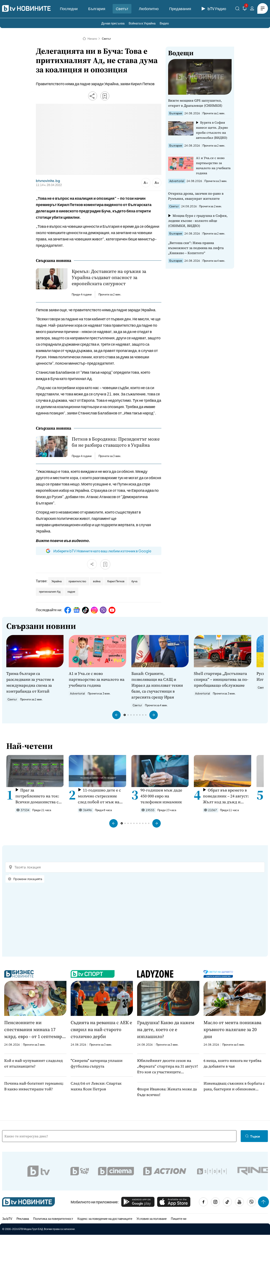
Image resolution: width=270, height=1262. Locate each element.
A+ (157, 182)
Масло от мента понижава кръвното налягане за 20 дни (232, 1029)
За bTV (7, 1218)
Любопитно (149, 8)
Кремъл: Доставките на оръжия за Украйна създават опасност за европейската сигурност (109, 277)
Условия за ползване (151, 1218)
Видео (164, 23)
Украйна (56, 581)
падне (71, 591)
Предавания (180, 8)
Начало (92, 38)
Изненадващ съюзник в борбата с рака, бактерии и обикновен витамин (234, 1086)
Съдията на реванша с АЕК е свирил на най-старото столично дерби (101, 1029)
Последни (69, 8)
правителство (77, 581)
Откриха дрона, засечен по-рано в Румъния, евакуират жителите (196, 196)
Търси (255, 1136)
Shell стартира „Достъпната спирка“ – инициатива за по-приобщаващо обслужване (221, 679)
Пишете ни (178, 1218)
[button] (116, 715)
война (96, 581)
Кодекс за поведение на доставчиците (104, 1218)
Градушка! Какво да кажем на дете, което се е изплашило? (165, 1029)
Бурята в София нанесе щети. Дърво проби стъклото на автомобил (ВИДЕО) (212, 130)
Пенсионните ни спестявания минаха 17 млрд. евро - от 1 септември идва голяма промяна (34, 1029)
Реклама (22, 1218)
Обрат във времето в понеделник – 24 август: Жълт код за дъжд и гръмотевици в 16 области (226, 796)
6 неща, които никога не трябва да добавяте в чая (232, 1063)
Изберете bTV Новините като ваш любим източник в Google (102, 551)
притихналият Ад (50, 591)
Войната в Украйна (142, 23)
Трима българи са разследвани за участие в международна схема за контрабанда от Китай (30, 682)
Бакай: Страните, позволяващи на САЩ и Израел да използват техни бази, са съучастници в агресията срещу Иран (157, 685)
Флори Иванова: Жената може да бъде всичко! (167, 1091)
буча (134, 581)
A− (146, 182)
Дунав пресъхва (112, 23)
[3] (245, 9)
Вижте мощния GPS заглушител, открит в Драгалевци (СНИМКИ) (195, 103)
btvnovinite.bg (48, 181)
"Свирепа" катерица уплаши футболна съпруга (97, 1063)
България (96, 8)
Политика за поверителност (53, 1218)
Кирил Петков (115, 581)
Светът (122, 8)
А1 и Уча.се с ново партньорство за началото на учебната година (213, 165)
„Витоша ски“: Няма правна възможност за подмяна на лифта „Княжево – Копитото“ (196, 247)
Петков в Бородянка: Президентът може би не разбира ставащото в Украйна (116, 442)
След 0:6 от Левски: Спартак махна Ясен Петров (96, 1086)
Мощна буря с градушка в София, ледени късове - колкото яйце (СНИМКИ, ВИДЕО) (198, 220)
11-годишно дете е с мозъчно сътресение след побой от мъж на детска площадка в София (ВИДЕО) (99, 796)
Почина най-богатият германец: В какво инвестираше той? (33, 1086)
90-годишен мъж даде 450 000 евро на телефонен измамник (161, 796)
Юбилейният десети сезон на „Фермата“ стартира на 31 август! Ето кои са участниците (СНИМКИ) (167, 1066)
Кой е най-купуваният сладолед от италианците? (33, 1063)
